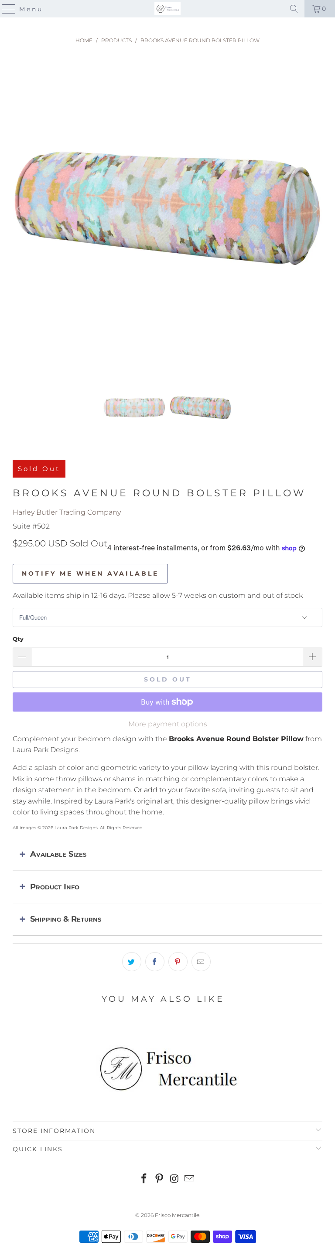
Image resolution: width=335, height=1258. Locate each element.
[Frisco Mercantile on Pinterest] (159, 1179)
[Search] (294, 8)
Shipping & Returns (65, 919)
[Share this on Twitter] (131, 961)
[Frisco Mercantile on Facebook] (144, 1179)
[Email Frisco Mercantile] (189, 1179)
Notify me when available (90, 573)
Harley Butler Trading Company (67, 512)
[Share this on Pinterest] (178, 961)
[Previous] (19, 209)
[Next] (316, 209)
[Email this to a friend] (201, 961)
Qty (18, 638)
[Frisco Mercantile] (167, 8)
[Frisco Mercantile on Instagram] (174, 1179)
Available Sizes (58, 854)
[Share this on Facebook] (154, 961)
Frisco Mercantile (177, 1215)
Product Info (54, 887)
